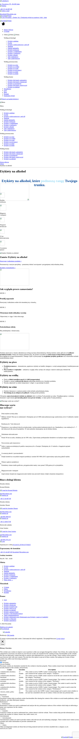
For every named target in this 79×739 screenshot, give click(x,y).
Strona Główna (8, 30)
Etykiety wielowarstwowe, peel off (18, 44)
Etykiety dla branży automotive (17, 80)
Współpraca (7, 89)
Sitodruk (10, 46)
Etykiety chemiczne (10, 605)
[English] (3, 16)
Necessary (5, 662)
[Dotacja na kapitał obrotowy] (39, 99)
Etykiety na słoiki (13, 73)
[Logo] (39, 541)
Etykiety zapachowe (10, 620)
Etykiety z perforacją (14, 53)
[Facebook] (39, 629)
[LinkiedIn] (39, 632)
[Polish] (8, 16)
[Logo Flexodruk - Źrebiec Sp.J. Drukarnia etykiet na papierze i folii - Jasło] (39, 17)
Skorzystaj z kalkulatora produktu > (11, 261)
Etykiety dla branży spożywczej (17, 85)
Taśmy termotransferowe (11, 615)
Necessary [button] (3, 660)
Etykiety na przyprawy (15, 70)
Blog (5, 92)
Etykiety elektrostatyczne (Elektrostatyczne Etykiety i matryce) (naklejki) (26, 617)
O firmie (6, 587)
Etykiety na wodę (13, 68)
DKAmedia (10, 635)
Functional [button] (3, 695)
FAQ (5, 90)
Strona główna (4, 162)
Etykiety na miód (13, 72)
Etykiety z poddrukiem (15, 51)
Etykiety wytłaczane (10, 619)
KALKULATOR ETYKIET (22, 545)
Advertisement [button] (4, 716)
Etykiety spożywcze (10, 608)
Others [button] (2, 723)
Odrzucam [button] (53, 638)
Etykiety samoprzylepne (11, 612)
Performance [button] (4, 702)
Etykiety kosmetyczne (10, 607)
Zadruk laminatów (13, 48)
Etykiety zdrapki (13, 55)
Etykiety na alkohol (14, 87)
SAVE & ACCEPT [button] (6, 728)
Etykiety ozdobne (13, 41)
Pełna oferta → (8, 580)
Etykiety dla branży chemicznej (17, 82)
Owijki (10, 43)
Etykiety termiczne (13, 50)
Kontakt (6, 94)
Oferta (2, 164)
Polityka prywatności (6, 627)
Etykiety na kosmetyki (14, 83)
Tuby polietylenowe (14, 58)
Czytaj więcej (60, 638)
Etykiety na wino (13, 65)
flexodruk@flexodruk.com (20, 552)
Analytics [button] (3, 709)
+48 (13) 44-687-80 (6, 552)
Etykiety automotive (10, 603)
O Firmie (6, 31)
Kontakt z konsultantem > (8, 268)
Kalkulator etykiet (9, 96)
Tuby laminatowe (13, 57)
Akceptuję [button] (46, 638)
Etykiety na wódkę (13, 67)
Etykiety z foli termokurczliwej (13, 613)
